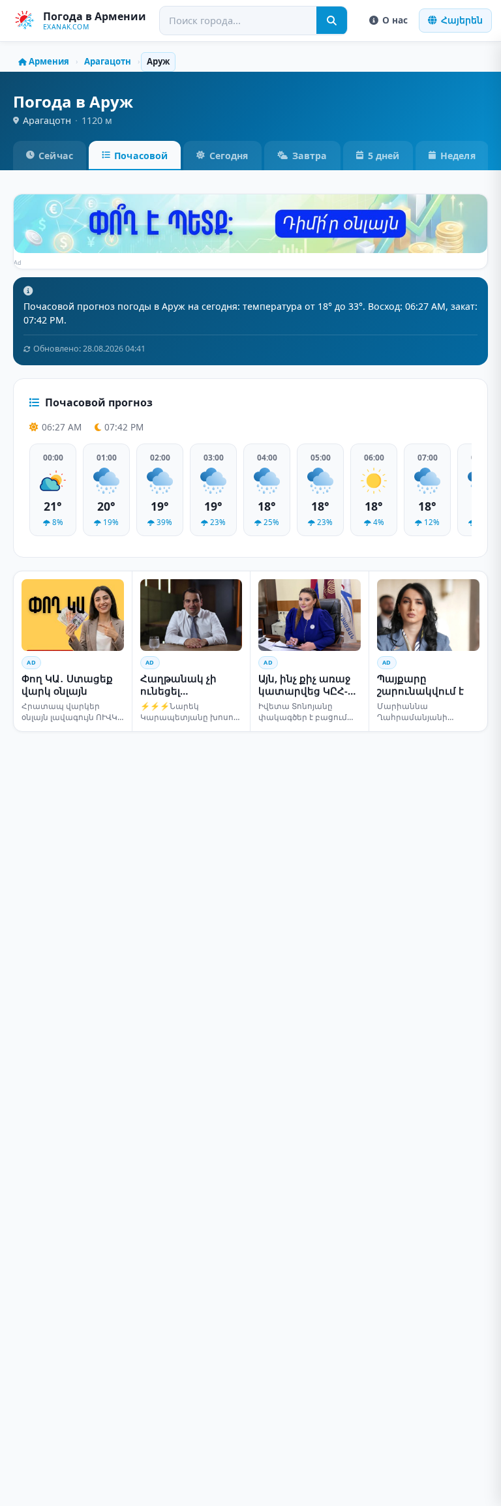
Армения (49, 61)
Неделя (458, 155)
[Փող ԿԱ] (250, 223)
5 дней (384, 155)
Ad (18, 262)
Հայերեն (462, 20)
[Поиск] (331, 20)
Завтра (309, 155)
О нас (395, 20)
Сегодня (229, 155)
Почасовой (141, 155)
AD (31, 662)
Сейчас (55, 155)
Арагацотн (107, 61)
